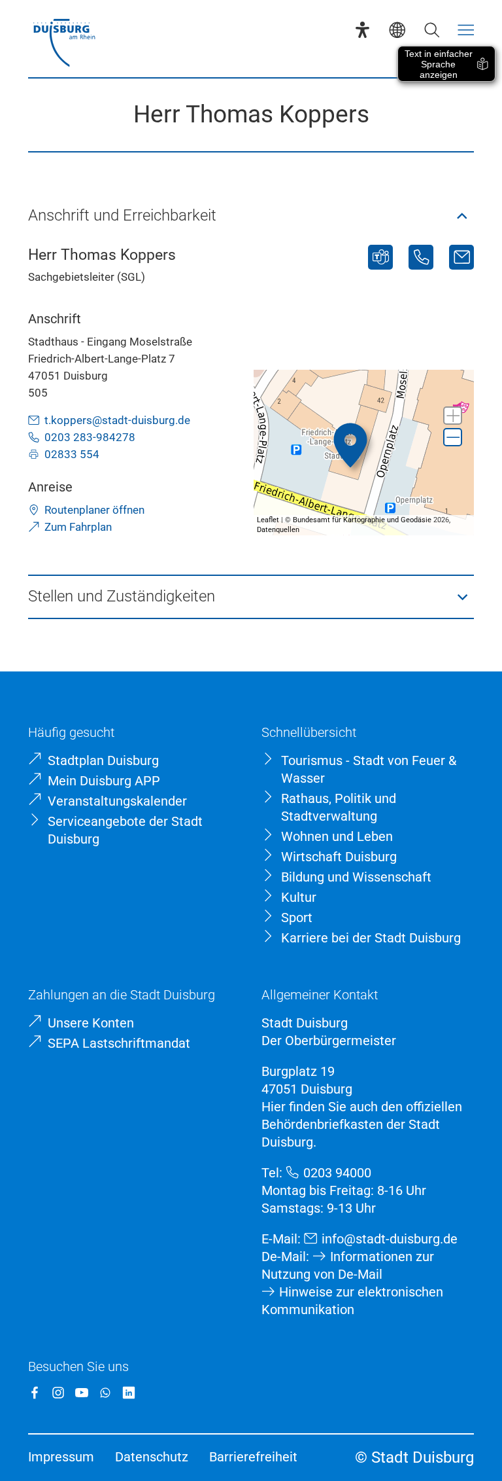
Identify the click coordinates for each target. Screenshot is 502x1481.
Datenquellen (278, 530)
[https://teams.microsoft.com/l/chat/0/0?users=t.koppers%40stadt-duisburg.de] (380, 257)
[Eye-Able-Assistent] (362, 30)
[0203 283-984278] (421, 257)
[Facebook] (34, 1392)
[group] (364, 452)
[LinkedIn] (128, 1392)
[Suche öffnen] (432, 30)
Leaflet (268, 520)
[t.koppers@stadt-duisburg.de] (461, 257)
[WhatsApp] (105, 1392)
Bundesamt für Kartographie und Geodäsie (362, 520)
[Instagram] (58, 1392)
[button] (251, 216)
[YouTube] (81, 1392)
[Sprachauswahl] (397, 30)
